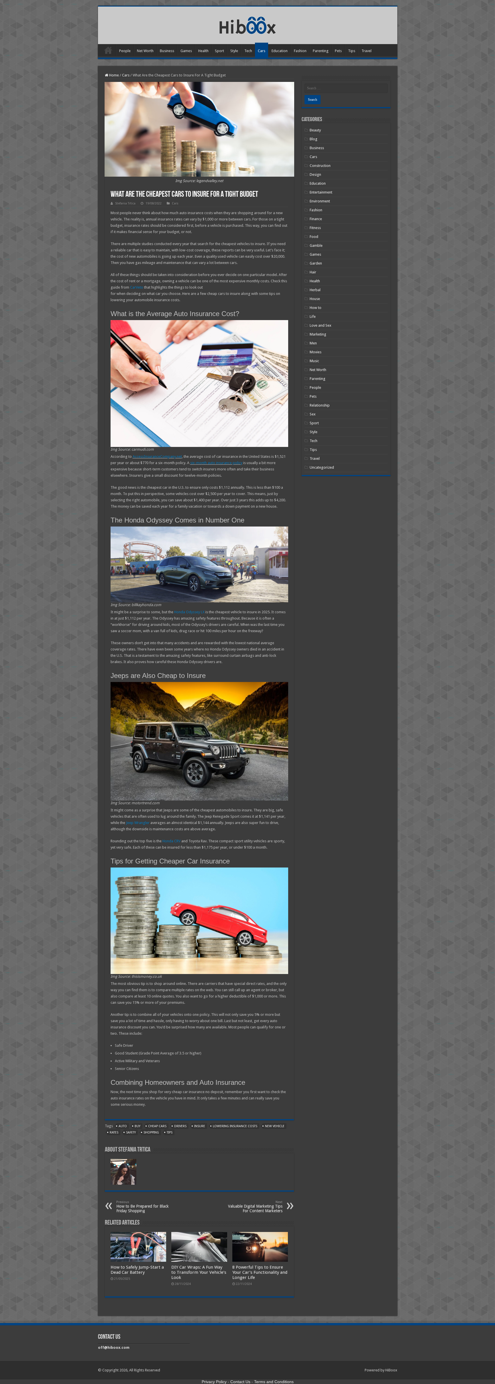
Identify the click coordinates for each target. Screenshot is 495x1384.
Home (108, 50)
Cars (261, 51)
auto (123, 1126)
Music (314, 361)
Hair (313, 272)
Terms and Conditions (274, 1381)
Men (313, 343)
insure (199, 1126)
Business (167, 51)
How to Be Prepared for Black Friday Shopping (142, 1206)
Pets (338, 51)
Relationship (320, 405)
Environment (320, 201)
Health (203, 51)
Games (186, 51)
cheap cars (157, 1126)
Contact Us (240, 1381)
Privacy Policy (214, 1381)
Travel (367, 51)
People (125, 51)
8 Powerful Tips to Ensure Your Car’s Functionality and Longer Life (259, 1272)
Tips (351, 51)
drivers (180, 1126)
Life (313, 316)
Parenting (321, 51)
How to (315, 307)
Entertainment (321, 192)
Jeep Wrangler (137, 823)
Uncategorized (322, 467)
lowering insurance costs (235, 1126)
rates (114, 1132)
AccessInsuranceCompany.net (157, 456)
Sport (219, 51)
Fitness (315, 228)
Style (234, 51)
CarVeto (136, 287)
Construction (320, 165)
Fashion (300, 51)
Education (280, 51)
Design (315, 174)
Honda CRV (171, 841)
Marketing (318, 334)
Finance (316, 219)
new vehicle (274, 1126)
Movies (315, 352)
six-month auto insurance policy (216, 463)
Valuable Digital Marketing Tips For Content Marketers (255, 1206)
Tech (248, 51)
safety (131, 1132)
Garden (316, 263)
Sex (313, 414)
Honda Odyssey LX (189, 612)
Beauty (315, 130)
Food (314, 236)
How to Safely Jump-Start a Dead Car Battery (137, 1270)
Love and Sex (320, 325)
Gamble (316, 245)
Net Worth (145, 51)
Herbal (315, 290)
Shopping (151, 1132)
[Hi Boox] (247, 24)
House (315, 299)
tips (169, 1132)
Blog (313, 139)
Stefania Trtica (125, 203)
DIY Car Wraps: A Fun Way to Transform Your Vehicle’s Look (198, 1272)
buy (137, 1126)
